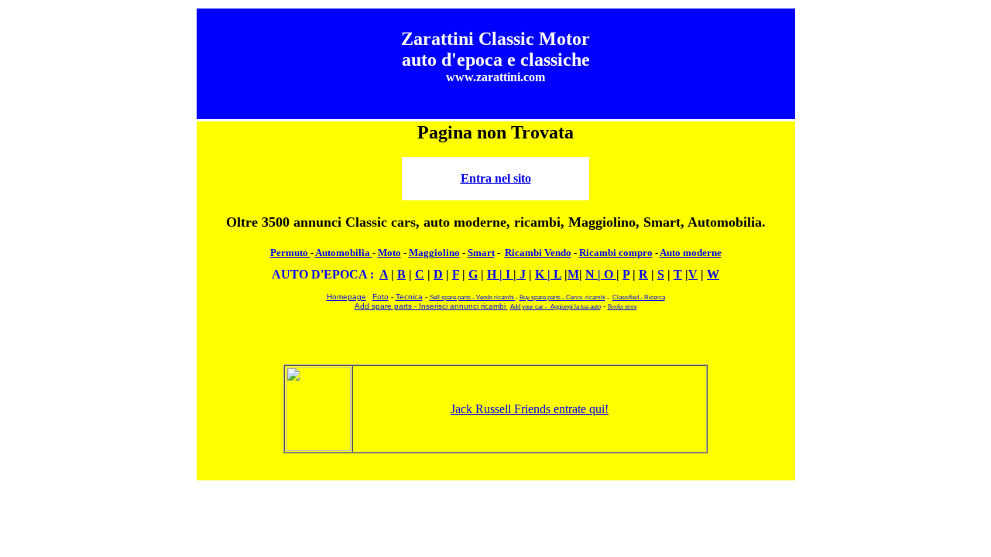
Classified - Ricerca (638, 297)
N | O (600, 274)
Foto (380, 296)
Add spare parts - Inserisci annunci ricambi (431, 306)
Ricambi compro (616, 252)
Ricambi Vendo (538, 252)
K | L (548, 274)
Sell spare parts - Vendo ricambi (473, 297)
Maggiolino (434, 252)
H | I (500, 274)
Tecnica (409, 296)
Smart (481, 252)
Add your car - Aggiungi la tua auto (555, 306)
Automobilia (343, 252)
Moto (389, 252)
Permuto (290, 252)
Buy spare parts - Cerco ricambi (562, 297)
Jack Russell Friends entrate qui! (530, 408)
